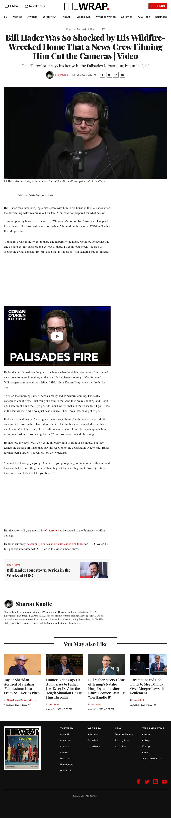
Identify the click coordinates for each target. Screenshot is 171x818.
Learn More (94, 746)
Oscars (146, 752)
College (146, 740)
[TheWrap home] (85, 6)
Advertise (65, 740)
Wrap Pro (94, 728)
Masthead (65, 758)
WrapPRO (49, 16)
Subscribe (158, 6)
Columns (126, 16)
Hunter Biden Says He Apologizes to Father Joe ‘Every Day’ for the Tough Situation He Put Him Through (64, 688)
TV (5, 16)
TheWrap (66, 728)
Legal (119, 728)
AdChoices (121, 746)
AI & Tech (144, 16)
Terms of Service (124, 734)
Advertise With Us (152, 758)
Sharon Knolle (61, 75)
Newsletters (37, 6)
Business (161, 16)
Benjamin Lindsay (29, 700)
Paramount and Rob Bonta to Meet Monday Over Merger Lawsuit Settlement (147, 686)
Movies (17, 16)
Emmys (146, 746)
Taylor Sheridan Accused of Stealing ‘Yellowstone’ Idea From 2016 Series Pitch (22, 686)
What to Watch (106, 16)
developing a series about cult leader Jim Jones (55, 544)
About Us (65, 734)
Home (69, 29)
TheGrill (66, 16)
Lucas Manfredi (140, 700)
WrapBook (66, 770)
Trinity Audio (35, 195)
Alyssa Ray (12, 700)
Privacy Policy (122, 740)
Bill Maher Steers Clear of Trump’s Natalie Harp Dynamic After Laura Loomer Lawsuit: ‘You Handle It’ (106, 688)
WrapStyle (84, 16)
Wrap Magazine (153, 728)
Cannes (146, 734)
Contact (64, 746)
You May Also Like (86, 643)
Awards (32, 16)
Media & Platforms (87, 29)
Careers (64, 752)
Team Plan (93, 740)
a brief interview (49, 530)
